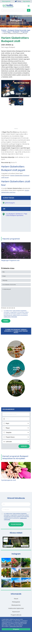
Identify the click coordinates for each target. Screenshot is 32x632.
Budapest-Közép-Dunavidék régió (19, 30)
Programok (24, 32)
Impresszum (16, 611)
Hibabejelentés (16, 605)
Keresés (24, 446)
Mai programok (6, 1)
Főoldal (3, 30)
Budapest (16, 32)
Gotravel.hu (12, 538)
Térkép (19, 1)
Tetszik (8, 545)
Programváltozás (16, 615)
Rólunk (16, 598)
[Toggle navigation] (28, 6)
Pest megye (7, 32)
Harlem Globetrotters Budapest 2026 (15, 39)
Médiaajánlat (16, 602)
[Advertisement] (16, 118)
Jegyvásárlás (26, 1)
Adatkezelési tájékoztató (16, 608)
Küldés (5, 321)
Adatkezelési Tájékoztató (10, 316)
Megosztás (25, 545)
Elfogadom (16, 629)
